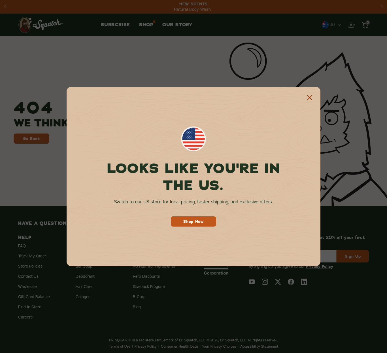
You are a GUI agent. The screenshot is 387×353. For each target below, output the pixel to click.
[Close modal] (309, 97)
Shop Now (193, 221)
